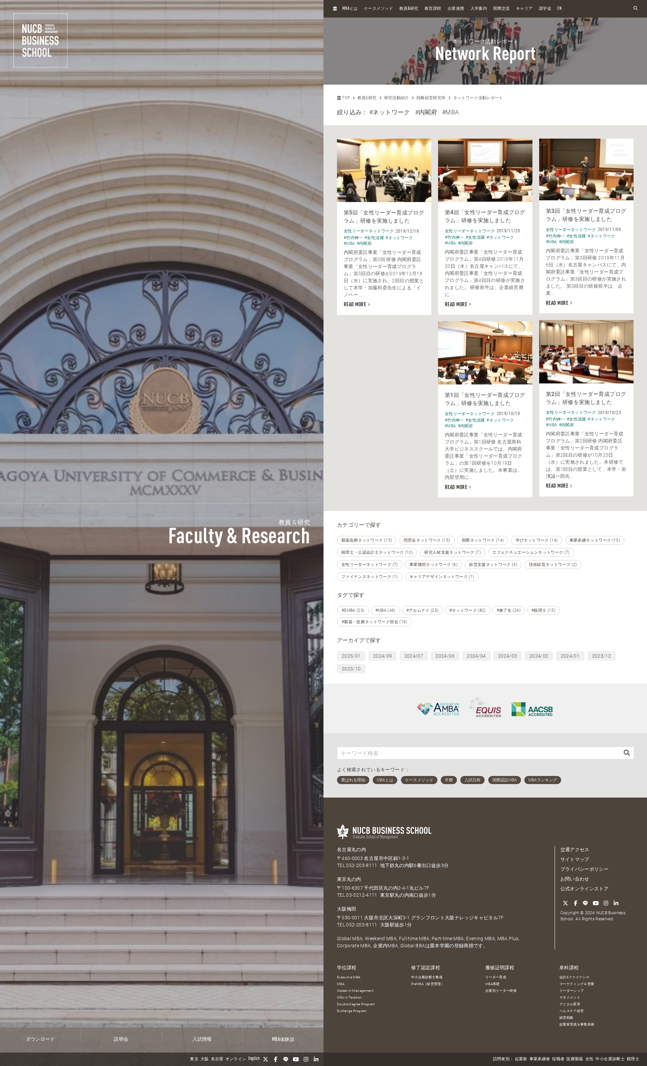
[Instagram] (306, 1059)
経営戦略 (566, 1017)
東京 (194, 1059)
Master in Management (355, 990)
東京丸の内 (349, 879)
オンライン (235, 1059)
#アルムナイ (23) (422, 610)
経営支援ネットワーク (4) (493, 564)
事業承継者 (539, 1059)
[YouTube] (296, 1059)
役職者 (558, 1059)
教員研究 (409, 8)
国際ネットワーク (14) (483, 540)
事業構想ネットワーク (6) (433, 564)
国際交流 (501, 9)
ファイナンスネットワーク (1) (369, 576)
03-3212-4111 (361, 895)
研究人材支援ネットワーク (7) (452, 552)
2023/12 (601, 656)
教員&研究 (367, 97)
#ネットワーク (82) (468, 610)
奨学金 (545, 9)
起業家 (521, 1059)
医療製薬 (574, 1059)
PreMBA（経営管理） (427, 984)
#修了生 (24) (509, 610)
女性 (589, 1059)
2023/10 (351, 668)
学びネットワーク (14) (537, 540)
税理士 (633, 1059)
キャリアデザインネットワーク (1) (441, 576)
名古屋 (217, 1059)
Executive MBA (349, 977)
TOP (345, 97)
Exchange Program (352, 1011)
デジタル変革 (569, 1004)
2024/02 (538, 656)
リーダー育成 (495, 977)
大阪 (205, 1059)
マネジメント (569, 997)
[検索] (627, 753)
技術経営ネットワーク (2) (553, 564)
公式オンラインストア (584, 888)
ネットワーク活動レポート (478, 97)
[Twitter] (265, 1059)
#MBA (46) (385, 610)
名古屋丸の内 (351, 849)
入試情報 (202, 1039)
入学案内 (478, 9)
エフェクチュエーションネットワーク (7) (530, 552)
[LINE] (286, 1059)
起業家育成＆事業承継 (576, 1024)
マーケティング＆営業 (576, 984)
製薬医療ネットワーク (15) (366, 540)
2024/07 (413, 656)
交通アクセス (574, 849)
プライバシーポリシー (584, 869)
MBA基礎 (492, 984)
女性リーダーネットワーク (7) (369, 564)
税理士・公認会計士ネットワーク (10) (377, 552)
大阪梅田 (346, 909)
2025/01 (351, 656)
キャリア (524, 9)
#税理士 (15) (543, 610)
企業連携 (456, 9)
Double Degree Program (356, 1004)
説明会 (121, 1039)
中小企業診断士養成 (426, 977)
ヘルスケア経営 (571, 1011)
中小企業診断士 (609, 1059)
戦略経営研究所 (431, 97)
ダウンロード (40, 1039)
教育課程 (433, 9)
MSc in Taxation (349, 997)
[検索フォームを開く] (635, 9)
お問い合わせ (574, 879)
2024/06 (444, 656)
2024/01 (570, 656)
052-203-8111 (361, 865)
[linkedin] (316, 1059)
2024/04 (476, 656)
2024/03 (507, 656)
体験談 (283, 1039)
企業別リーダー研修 (501, 990)
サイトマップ (574, 859)
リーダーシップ (571, 990)
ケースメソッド (378, 9)
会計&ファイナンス (574, 977)
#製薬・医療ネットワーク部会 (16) (374, 622)
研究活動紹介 (396, 97)
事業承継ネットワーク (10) (594, 540)
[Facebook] (276, 1059)
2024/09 (382, 656)
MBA (340, 984)
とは (350, 8)
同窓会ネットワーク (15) (427, 540)
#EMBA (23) (353, 610)
